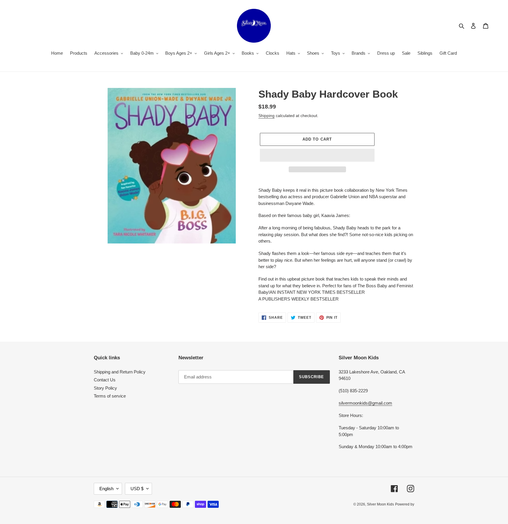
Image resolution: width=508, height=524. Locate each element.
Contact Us (105, 379)
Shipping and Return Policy (120, 371)
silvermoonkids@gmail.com (365, 402)
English (106, 488)
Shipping (266, 115)
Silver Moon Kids (380, 504)
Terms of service (110, 395)
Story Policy (105, 388)
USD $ (137, 488)
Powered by (404, 504)
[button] (317, 155)
